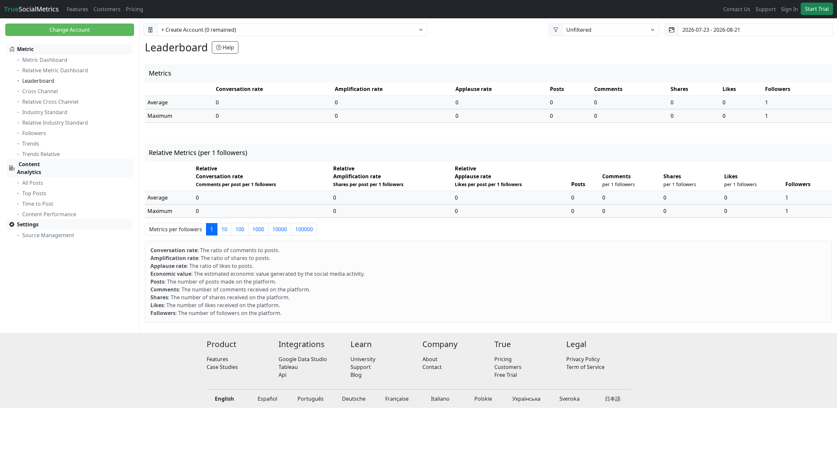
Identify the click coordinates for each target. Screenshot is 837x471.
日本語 (613, 398)
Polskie (483, 398)
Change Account (69, 29)
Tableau (288, 367)
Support (766, 9)
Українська (526, 398)
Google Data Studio (303, 359)
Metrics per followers (175, 229)
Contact (432, 367)
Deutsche (354, 398)
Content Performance (49, 214)
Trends (30, 143)
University (362, 359)
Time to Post (37, 203)
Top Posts (34, 193)
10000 (279, 229)
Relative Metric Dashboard (55, 70)
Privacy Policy (583, 359)
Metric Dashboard (44, 59)
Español (267, 398)
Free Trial (505, 374)
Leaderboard (38, 80)
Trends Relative (41, 154)
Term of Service (585, 367)
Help (227, 47)
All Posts (32, 182)
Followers (34, 133)
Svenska (569, 398)
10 (224, 229)
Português (311, 398)
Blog (356, 374)
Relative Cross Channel (50, 101)
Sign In (789, 9)
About (429, 359)
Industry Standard (44, 112)
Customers (107, 9)
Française (397, 398)
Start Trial (817, 8)
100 (239, 229)
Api (282, 374)
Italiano (440, 398)
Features (77, 9)
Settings (28, 224)
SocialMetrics (31, 9)
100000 (304, 229)
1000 (258, 229)
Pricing (134, 9)
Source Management (48, 235)
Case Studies (222, 367)
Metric (25, 49)
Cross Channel (40, 91)
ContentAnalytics (29, 168)
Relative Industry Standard (55, 122)
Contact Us (736, 9)
